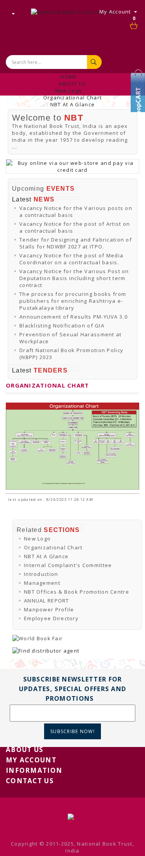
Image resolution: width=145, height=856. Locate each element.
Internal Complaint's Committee (68, 565)
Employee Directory (51, 618)
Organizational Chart (72, 97)
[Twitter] (139, 86)
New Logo (68, 90)
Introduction (41, 574)
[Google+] (139, 109)
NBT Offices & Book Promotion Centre (76, 591)
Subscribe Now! (72, 731)
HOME (68, 76)
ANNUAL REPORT (46, 600)
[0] (134, 26)
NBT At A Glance (72, 104)
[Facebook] (139, 98)
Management (42, 582)
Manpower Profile (49, 609)
